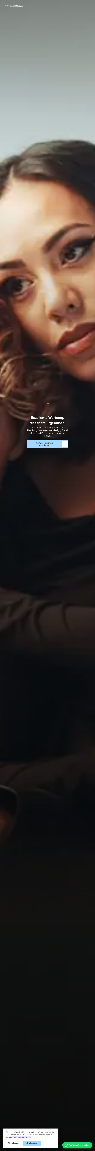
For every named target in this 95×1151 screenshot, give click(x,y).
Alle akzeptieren (32, 1143)
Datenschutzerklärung (22, 1137)
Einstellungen (13, 1143)
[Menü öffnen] (91, 6)
